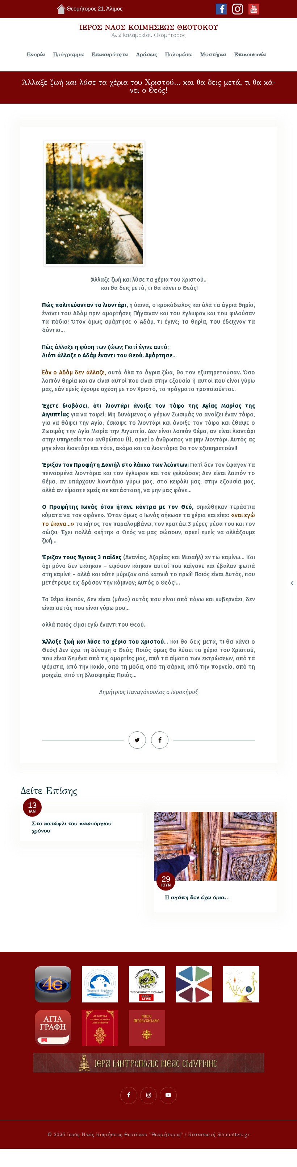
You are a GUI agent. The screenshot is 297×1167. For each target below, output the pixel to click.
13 (32, 805)
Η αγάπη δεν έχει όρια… (197, 897)
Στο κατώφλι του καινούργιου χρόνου (72, 827)
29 (166, 879)
